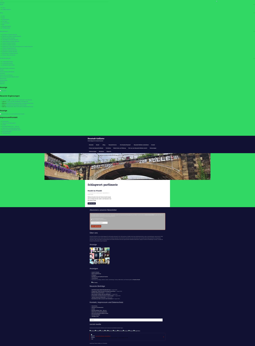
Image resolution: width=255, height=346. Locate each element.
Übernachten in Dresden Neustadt (10, 53)
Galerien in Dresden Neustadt (9, 44)
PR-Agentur (94, 275)
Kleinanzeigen (3, 78)
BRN (3, 24)
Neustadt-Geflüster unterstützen (7, 68)
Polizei (3, 7)
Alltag (1, 12)
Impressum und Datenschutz (9, 123)
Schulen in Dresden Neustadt (9, 48)
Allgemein (2, 83)
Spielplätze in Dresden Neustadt (9, 51)
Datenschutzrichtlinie (149, 214)
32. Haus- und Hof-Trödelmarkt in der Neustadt (21, 100)
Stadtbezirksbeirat (6, 9)
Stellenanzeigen (3, 80)
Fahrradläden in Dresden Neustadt (10, 39)
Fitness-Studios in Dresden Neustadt (10, 41)
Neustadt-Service (4, 31)
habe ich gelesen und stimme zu (99, 219)
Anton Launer (5, 100)
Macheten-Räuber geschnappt (98, 292)
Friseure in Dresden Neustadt (9, 43)
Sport (3, 17)
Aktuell (1, 4)
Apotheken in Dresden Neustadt (9, 34)
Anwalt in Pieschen (95, 272)
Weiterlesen (91, 203)
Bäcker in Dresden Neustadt (8, 38)
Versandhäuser (95, 278)
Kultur (3, 16)
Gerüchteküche (5, 19)
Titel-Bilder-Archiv (6, 28)
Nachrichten (105, 193)
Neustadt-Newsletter (7, 131)
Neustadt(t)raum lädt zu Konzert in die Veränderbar (102, 298)
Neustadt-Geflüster (96, 138)
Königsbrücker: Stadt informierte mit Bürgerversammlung (20, 103)
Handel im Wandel (95, 191)
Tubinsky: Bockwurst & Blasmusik (98, 297)
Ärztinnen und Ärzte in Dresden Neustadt (11, 36)
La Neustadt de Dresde (7, 61)
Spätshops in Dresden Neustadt (9, 50)
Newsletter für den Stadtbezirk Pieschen (100, 276)
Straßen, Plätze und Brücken (8, 55)
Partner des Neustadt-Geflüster (7, 71)
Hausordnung (5, 121)
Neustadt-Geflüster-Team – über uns (10, 126)
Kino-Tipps (4, 21)
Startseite (2, 2)
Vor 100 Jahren (5, 23)
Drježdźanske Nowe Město (8, 65)
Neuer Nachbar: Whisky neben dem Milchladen (101, 294)
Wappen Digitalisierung (96, 273)
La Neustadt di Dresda (7, 63)
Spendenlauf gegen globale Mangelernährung (101, 289)
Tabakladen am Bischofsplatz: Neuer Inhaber (16, 105)
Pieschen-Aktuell (136, 279)
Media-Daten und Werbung (6, 75)
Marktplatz (2, 82)
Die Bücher (2, 73)
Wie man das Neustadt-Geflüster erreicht (9, 77)
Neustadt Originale (6, 26)
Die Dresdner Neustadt (5, 58)
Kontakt (2, 70)
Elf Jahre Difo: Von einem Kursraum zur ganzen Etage (102, 295)
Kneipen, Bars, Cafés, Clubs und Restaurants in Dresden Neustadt (17, 46)
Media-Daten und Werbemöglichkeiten (11, 128)
